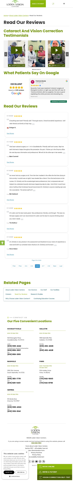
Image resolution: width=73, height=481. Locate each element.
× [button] (26, 452)
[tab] (32, 69)
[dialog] (15, 464)
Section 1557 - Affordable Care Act (36, 448)
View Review (10, 133)
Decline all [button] (21, 472)
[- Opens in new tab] (8, 127)
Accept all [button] (9, 472)
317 (43, 266)
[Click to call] (53, 4)
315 (32, 266)
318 (49, 266)
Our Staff (44, 290)
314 (26, 266)
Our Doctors (32, 290)
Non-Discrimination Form (36, 450)
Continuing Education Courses (44, 299)
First (14, 266)
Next (54, 266)
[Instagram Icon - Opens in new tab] (40, 461)
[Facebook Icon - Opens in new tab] (29, 461)
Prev (20, 266)
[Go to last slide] (5, 54)
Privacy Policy (36, 455)
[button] (2, 243)
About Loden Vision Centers (18, 16)
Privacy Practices (36, 452)
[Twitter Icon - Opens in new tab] (33, 461)
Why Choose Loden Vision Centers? (18, 299)
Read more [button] (34, 96)
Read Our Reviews (21, 294)
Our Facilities (54, 290)
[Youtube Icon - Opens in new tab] (36, 461)
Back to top (36, 465)
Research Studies (37, 294)
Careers (8, 294)
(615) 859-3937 (36, 443)
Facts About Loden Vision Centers (36, 446)
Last (60, 266)
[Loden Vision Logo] (36, 430)
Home (6, 16)
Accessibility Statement (36, 457)
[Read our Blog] (43, 461)
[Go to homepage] (15, 3)
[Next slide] (67, 54)
